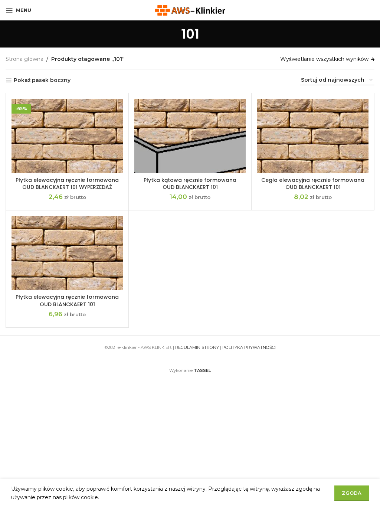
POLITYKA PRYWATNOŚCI (249, 347)
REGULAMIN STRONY (197, 347)
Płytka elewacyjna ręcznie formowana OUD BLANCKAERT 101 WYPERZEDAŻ (67, 183)
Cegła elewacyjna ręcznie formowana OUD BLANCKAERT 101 (312, 183)
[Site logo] (190, 9)
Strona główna (24, 59)
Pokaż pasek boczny (42, 80)
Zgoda (351, 493)
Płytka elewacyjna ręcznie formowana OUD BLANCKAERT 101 (67, 300)
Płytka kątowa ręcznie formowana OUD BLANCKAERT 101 (190, 183)
